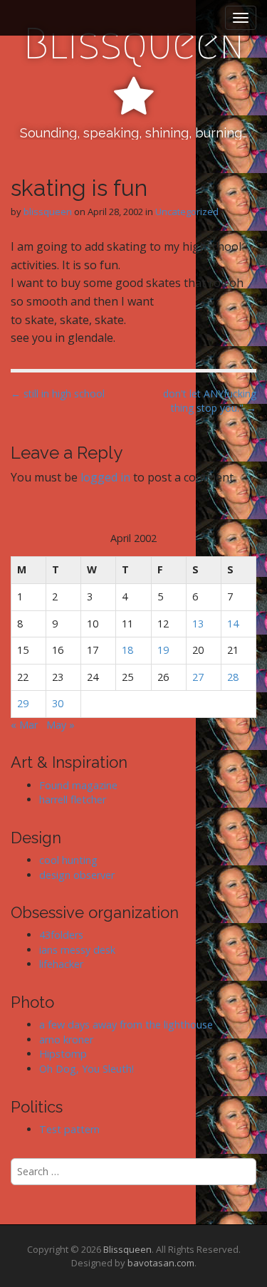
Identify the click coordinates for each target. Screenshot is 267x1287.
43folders (61, 935)
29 (22, 703)
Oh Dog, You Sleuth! (86, 1068)
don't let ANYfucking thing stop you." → (209, 401)
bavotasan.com (160, 1262)
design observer (77, 875)
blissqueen (47, 211)
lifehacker (61, 964)
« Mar (24, 724)
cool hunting (68, 860)
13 (198, 623)
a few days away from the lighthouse (126, 1024)
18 (127, 650)
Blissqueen (133, 44)
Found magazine (78, 785)
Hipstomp (63, 1054)
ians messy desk (77, 950)
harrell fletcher (72, 799)
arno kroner (66, 1039)
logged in (105, 477)
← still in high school (58, 393)
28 (233, 677)
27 (198, 677)
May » (60, 724)
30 (57, 703)
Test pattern (69, 1129)
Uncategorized (187, 211)
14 (233, 623)
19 (163, 650)
